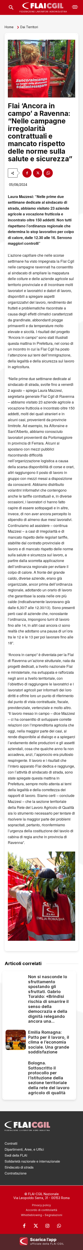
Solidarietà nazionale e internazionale (32, 1161)
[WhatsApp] (48, 173)
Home (9, 27)
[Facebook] (27, 173)
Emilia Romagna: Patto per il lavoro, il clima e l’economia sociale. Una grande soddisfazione (48, 1042)
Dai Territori (29, 27)
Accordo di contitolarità (41, 1210)
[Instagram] (47, 1226)
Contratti (11, 1143)
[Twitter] (35, 1226)
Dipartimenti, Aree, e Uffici (24, 1149)
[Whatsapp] (58, 1226)
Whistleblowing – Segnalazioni (41, 1215)
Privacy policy (41, 1205)
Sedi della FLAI (16, 1155)
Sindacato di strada (19, 1167)
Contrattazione (16, 1173)
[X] (37, 173)
